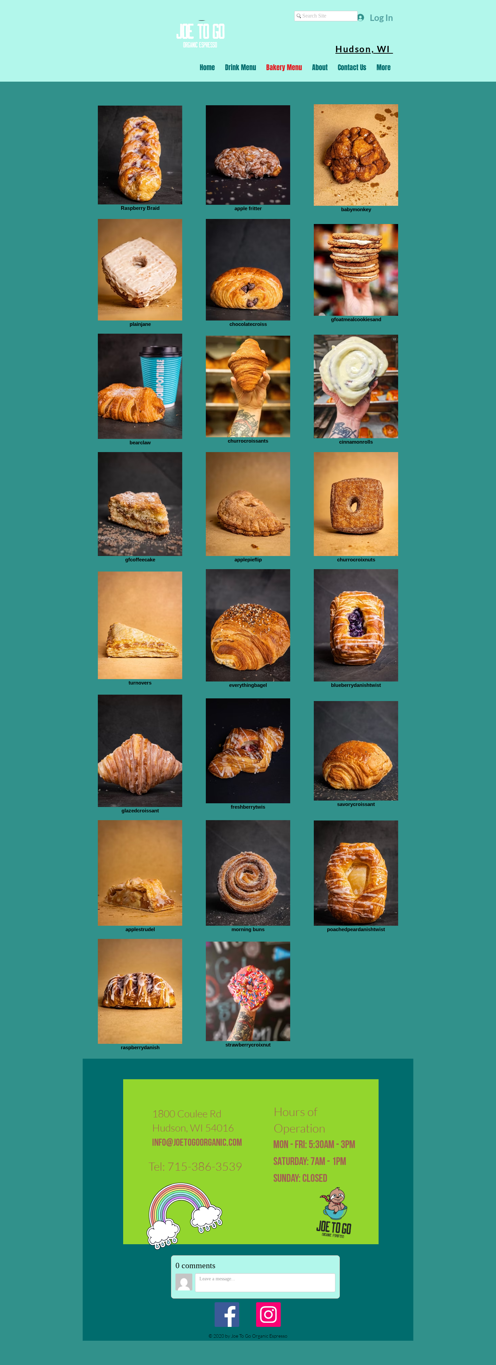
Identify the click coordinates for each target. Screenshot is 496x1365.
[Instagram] (268, 1314)
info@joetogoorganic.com (197, 1143)
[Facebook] (227, 1314)
